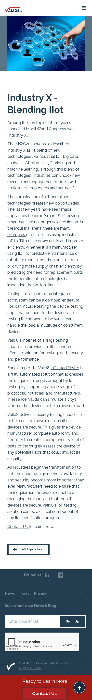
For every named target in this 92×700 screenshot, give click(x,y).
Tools (24, 593)
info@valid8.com (30, 668)
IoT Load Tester (65, 368)
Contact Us (18, 526)
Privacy (40, 593)
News (10, 593)
